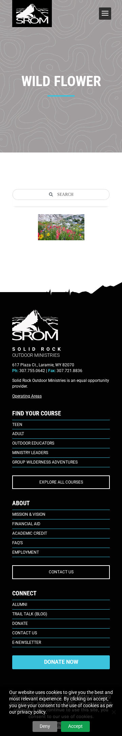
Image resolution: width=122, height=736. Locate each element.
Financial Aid (26, 524)
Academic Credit (29, 533)
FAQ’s (17, 542)
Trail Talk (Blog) (29, 614)
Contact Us (24, 633)
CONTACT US (61, 572)
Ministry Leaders (30, 452)
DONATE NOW (61, 662)
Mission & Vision (28, 514)
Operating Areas (27, 396)
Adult (18, 433)
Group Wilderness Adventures (45, 462)
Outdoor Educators (33, 443)
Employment (25, 552)
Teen (17, 424)
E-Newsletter (26, 642)
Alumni (19, 604)
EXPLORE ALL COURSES (61, 482)
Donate (20, 623)
